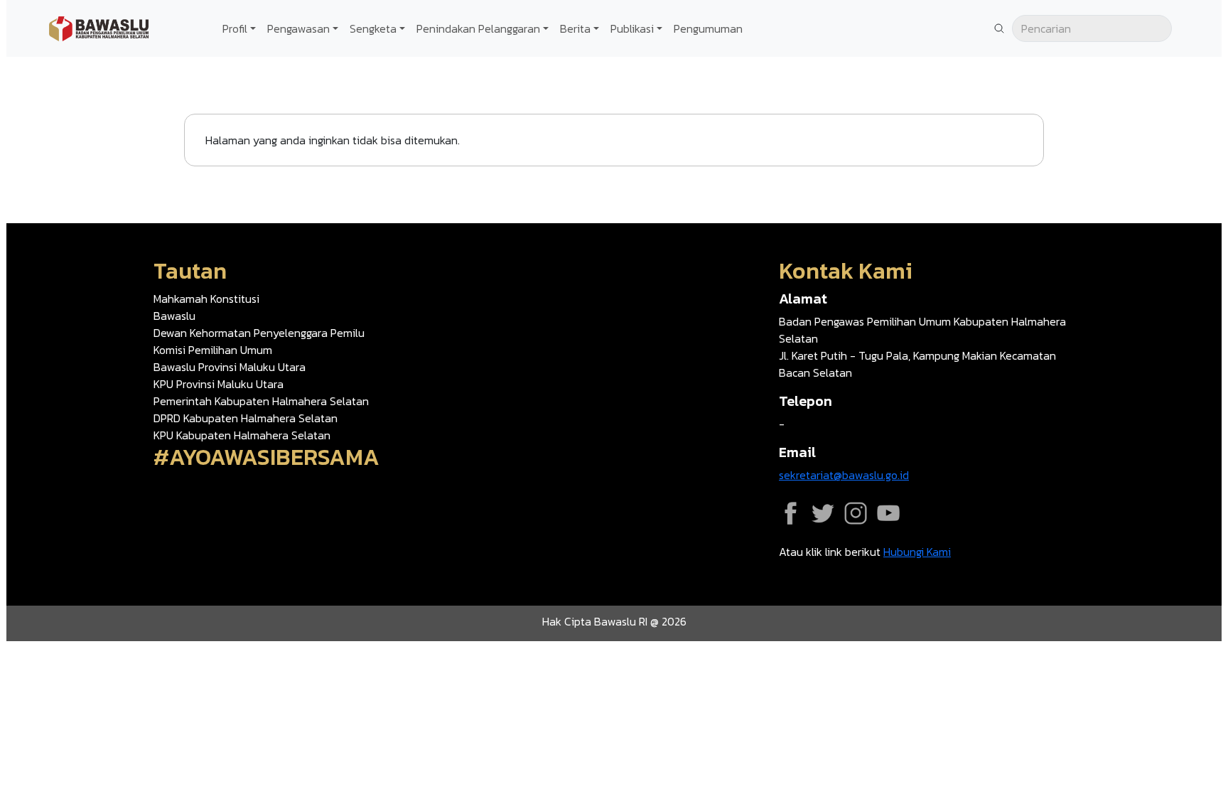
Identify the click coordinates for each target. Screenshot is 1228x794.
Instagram (855, 513)
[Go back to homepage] (99, 27)
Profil (234, 28)
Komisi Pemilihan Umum (213, 349)
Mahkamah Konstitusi (206, 298)
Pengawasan (298, 28)
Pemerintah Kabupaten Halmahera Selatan (261, 400)
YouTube (888, 513)
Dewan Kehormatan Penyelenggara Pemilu (259, 332)
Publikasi (632, 28)
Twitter (823, 513)
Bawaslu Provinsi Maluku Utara (230, 366)
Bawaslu (174, 315)
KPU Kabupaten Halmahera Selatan (242, 435)
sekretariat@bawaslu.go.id (844, 474)
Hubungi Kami (917, 551)
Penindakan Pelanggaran (478, 28)
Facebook (790, 513)
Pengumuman (708, 28)
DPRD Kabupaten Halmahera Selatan (246, 417)
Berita (575, 28)
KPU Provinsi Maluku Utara (219, 383)
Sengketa (373, 28)
